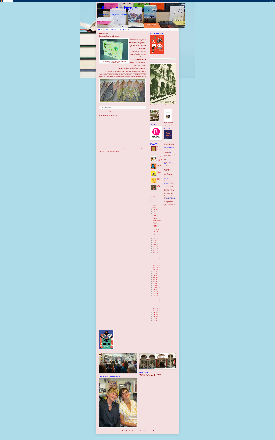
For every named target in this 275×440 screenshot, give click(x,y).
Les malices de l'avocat (159, 172)
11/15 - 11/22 (156, 242)
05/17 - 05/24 (156, 285)
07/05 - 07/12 (156, 275)
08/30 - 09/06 (156, 260)
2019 (153, 200)
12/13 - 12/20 (156, 213)
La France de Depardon (157, 154)
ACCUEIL (100, 29)
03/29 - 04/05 (156, 299)
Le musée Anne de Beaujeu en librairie (159, 158)
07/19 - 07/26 (156, 271)
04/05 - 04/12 (156, 297)
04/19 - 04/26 (156, 293)
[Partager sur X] (107, 107)
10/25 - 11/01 (156, 246)
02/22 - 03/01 (156, 308)
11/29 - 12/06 (156, 238)
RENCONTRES (126, 29)
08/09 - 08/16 (156, 265)
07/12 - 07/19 (156, 273)
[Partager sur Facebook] (109, 107)
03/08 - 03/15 (156, 305)
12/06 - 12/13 (156, 215)
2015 (153, 208)
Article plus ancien (141, 148)
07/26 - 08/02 (156, 269)
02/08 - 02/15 (156, 312)
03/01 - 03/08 (156, 307)
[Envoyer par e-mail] (105, 107)
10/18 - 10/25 (156, 248)
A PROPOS (113, 29)
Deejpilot (146, 430)
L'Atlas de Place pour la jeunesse (157, 232)
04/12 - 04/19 (156, 295)
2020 (153, 198)
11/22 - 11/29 (156, 240)
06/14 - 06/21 (156, 281)
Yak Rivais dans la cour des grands (159, 180)
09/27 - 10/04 (156, 254)
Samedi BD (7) (158, 186)
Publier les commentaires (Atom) (112, 151)
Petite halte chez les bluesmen (156, 217)
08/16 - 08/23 (156, 264)
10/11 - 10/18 (156, 250)
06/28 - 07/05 (156, 277)
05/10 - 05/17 (156, 287)
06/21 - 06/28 (156, 279)
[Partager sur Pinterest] (110, 107)
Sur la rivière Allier (157, 229)
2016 (153, 206)
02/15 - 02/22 (156, 310)
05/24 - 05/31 (156, 283)
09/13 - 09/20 (156, 258)
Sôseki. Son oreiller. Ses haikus (157, 235)
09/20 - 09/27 (156, 256)
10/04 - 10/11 (156, 252)
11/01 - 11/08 (156, 244)
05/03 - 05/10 (156, 289)
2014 (153, 323)
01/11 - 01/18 (156, 320)
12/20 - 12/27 (156, 211)
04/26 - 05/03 (156, 291)
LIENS (119, 29)
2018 (153, 202)
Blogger (154, 430)
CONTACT (107, 29)
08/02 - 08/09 (156, 267)
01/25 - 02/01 (156, 316)
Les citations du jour (159, 165)
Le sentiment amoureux (155, 223)
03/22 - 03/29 (156, 301)
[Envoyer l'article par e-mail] (102, 107)
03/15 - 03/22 (156, 303)
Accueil (122, 148)
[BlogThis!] (106, 107)
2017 (153, 204)
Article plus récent (103, 148)
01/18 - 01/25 (156, 318)
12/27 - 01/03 (156, 209)
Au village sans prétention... (159, 148)
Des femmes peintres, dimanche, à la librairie (157, 226)
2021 (153, 196)
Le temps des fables (156, 220)
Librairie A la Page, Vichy (122, 7)
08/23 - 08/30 (156, 262)
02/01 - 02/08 (156, 314)
